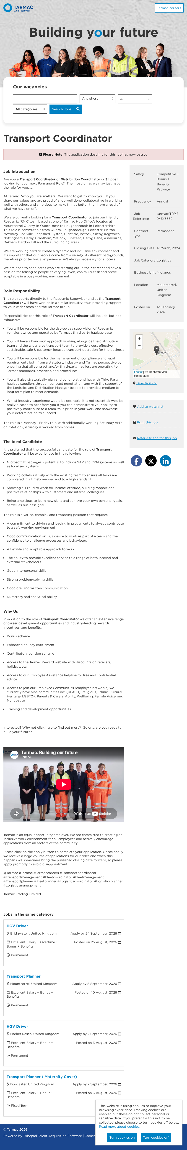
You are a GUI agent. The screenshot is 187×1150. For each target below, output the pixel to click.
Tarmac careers (169, 8)
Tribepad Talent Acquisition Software (52, 1136)
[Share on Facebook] (136, 460)
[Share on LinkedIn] (165, 460)
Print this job (147, 422)
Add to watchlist (150, 407)
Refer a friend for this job (157, 438)
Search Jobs (61, 109)
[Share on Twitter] (151, 460)
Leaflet (138, 372)
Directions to (146, 383)
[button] (156, 350)
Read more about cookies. (119, 1126)
